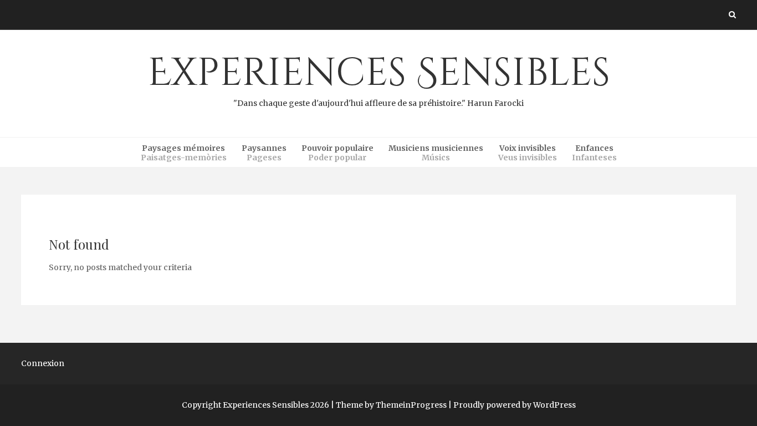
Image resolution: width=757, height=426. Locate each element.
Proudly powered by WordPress (514, 405)
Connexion (42, 363)
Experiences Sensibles (378, 77)
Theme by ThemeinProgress (391, 405)
